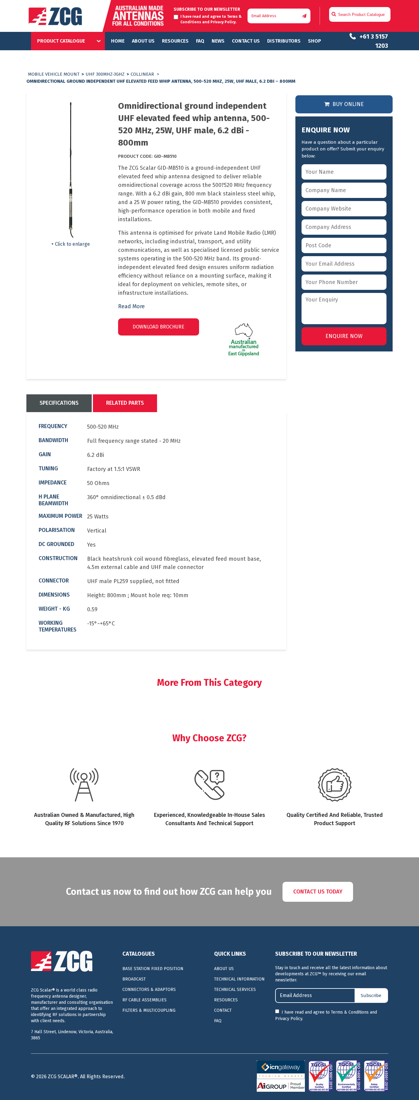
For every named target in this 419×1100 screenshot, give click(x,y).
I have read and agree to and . (326, 1015)
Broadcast (134, 979)
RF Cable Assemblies (144, 1000)
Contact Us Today (317, 891)
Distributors (284, 41)
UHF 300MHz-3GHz (105, 74)
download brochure (158, 327)
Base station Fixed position (152, 968)
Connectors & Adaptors (149, 989)
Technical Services (235, 989)
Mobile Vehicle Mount (53, 74)
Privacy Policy (223, 22)
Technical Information (239, 979)
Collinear (142, 74)
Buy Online (347, 104)
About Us (143, 41)
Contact (223, 1010)
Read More (131, 306)
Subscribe (371, 995)
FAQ (200, 41)
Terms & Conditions (350, 1012)
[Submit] (304, 16)
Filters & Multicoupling (148, 1010)
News (218, 41)
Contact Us (246, 41)
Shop (314, 41)
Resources (175, 41)
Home (118, 41)
